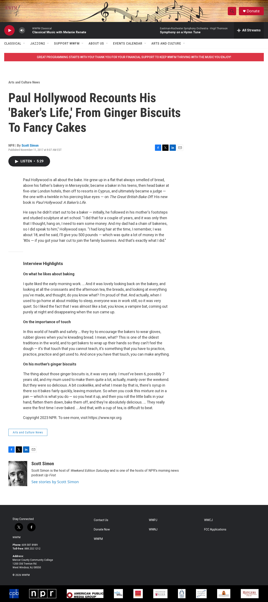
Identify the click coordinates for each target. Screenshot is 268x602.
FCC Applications (215, 529)
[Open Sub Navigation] (24, 43)
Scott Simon (30, 145)
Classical (12, 43)
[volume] (22, 30)
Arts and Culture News (24, 82)
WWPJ (153, 520)
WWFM (17, 537)
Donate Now (102, 529)
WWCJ (208, 520)
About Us (96, 43)
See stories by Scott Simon (55, 481)
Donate (253, 11)
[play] (9, 30)
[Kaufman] (138, 593)
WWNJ (153, 529)
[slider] (28, 30)
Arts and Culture (166, 43)
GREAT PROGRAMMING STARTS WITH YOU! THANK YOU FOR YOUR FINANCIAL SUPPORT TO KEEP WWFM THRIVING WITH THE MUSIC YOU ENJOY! (134, 57)
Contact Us (101, 520)
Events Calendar (127, 43)
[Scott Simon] (17, 473)
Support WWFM (67, 43)
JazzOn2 (37, 43)
